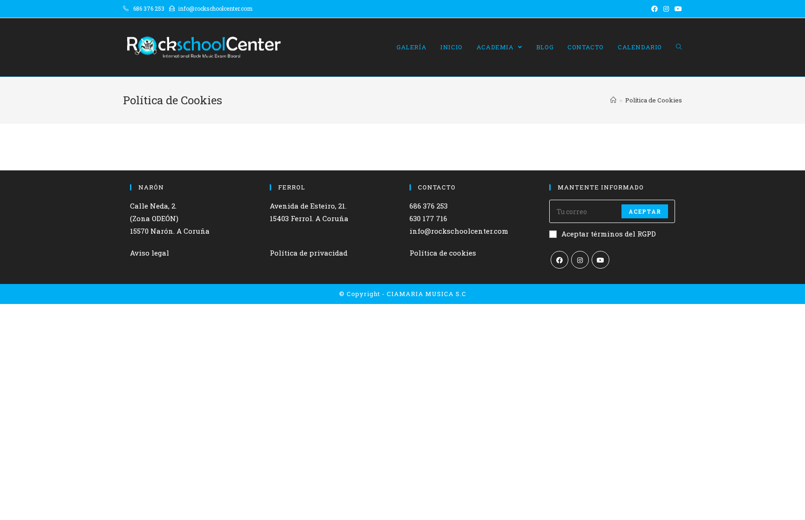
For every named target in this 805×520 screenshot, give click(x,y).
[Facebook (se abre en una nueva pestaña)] (654, 9)
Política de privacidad (309, 252)
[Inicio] (613, 100)
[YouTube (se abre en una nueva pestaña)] (677, 9)
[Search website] (679, 47)
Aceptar (644, 211)
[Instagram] (580, 260)
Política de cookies (442, 252)
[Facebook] (559, 260)
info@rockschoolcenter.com (458, 231)
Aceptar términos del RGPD (608, 233)
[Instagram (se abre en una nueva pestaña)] (666, 9)
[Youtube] (600, 260)
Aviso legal (149, 252)
